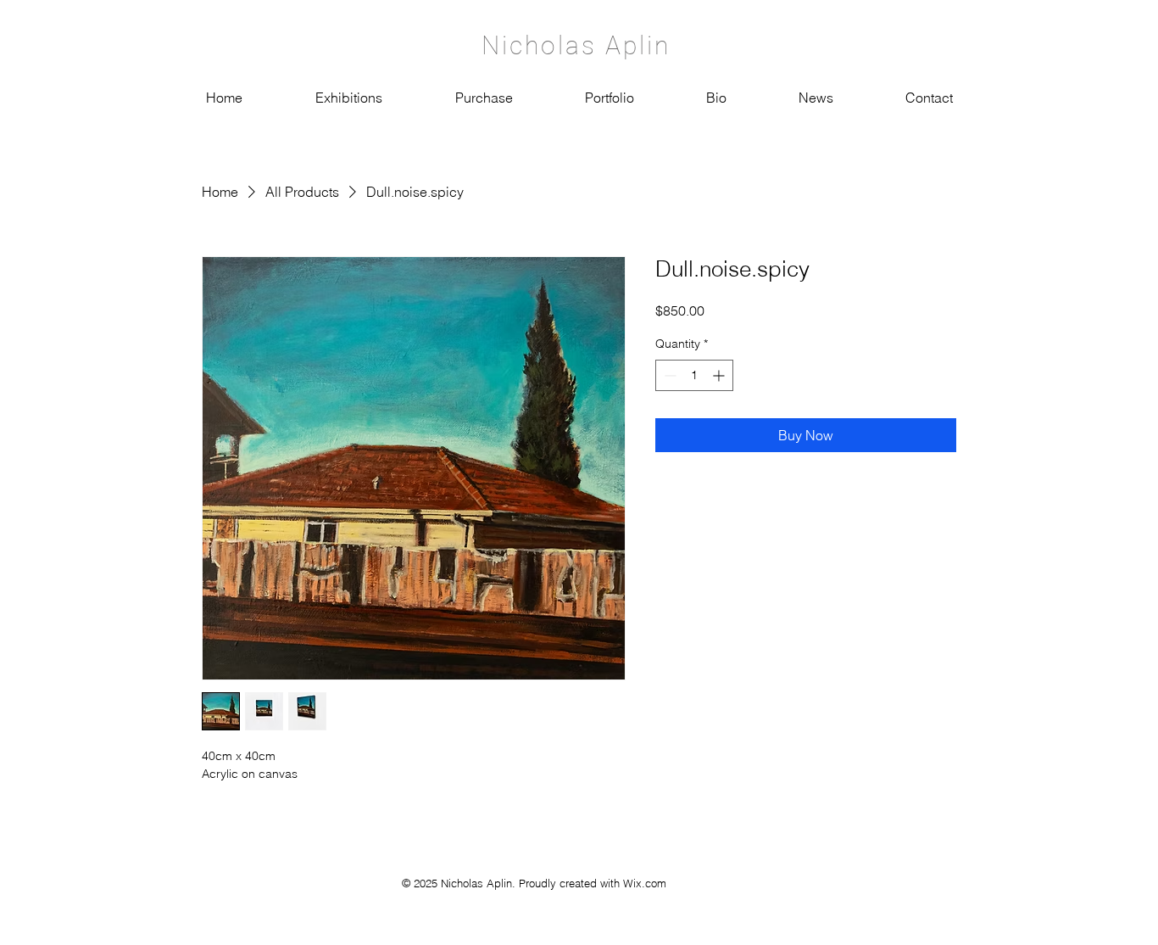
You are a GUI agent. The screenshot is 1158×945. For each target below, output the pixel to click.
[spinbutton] (694, 375)
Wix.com (644, 883)
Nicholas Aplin (576, 45)
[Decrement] (668, 375)
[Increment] (720, 375)
